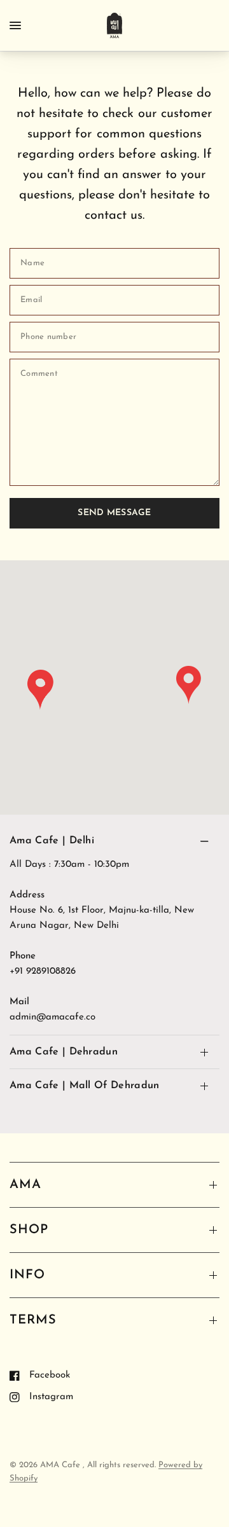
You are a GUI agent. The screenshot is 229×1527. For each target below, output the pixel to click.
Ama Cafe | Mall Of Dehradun (85, 1086)
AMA (25, 1184)
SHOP (29, 1230)
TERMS (33, 1320)
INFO (27, 1275)
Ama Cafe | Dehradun (64, 1052)
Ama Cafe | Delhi (52, 841)
